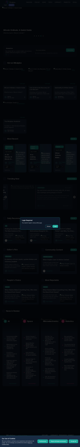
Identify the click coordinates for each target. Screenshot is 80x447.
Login (55, 226)
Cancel (49, 226)
